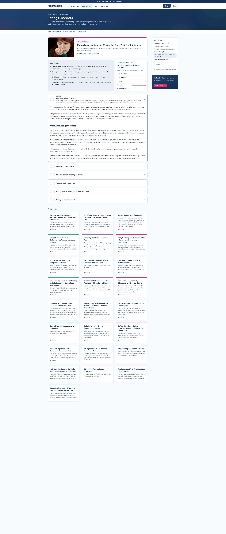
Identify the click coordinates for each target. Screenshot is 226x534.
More (95, 6)
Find (168, 6)
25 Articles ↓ (158, 64)
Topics (55, 14)
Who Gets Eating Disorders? (162, 46)
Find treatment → (160, 85)
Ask (175, 6)
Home (49, 14)
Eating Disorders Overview (162, 43)
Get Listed (104, 6)
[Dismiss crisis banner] (224, 1)
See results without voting (139, 85)
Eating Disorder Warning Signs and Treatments (164, 55)
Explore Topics (86, 6)
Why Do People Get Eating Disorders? (165, 49)
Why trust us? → (82, 31)
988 (110, 1)
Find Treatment (74, 6)
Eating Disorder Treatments (162, 59)
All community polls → (122, 88)
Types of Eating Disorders (162, 52)
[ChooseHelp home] (55, 6)
